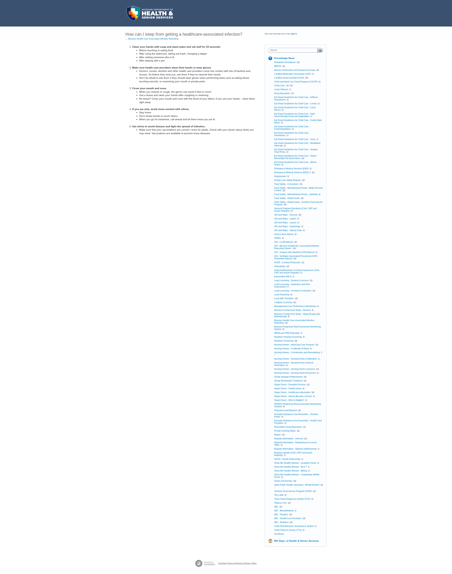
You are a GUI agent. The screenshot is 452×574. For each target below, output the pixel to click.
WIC (276, 507)
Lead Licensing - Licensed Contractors (292, 290)
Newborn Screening (283, 341)
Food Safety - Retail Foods (287, 198)
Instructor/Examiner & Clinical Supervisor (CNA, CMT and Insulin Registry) (297, 271)
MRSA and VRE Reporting (286, 333)
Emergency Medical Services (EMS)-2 (292, 172)
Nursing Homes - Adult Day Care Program (294, 344)
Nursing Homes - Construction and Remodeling (297, 352)
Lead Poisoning (281, 294)
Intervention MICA (282, 276)
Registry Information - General (288, 438)
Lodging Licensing (283, 302)
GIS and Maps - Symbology (287, 226)
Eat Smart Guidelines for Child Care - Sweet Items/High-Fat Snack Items (295, 157)
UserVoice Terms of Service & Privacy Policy (237, 563)
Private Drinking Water (285, 431)
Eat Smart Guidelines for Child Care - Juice (294, 139)
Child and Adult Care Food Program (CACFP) (296, 81)
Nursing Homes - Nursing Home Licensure (294, 369)
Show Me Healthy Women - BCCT (290, 467)
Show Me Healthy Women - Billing (290, 471)
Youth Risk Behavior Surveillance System (294, 526)
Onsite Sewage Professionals (288, 377)
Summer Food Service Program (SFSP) (293, 491)
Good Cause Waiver (284, 234)
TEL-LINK (279, 495)
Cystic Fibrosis (281, 89)
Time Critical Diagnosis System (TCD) (292, 499)
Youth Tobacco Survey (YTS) (288, 530)
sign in (294, 34)
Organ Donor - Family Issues (288, 388)
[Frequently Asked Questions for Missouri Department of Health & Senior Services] (149, 13)
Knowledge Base (284, 58)
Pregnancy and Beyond (285, 410)
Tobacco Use (280, 503)
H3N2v (277, 238)
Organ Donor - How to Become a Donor (293, 396)
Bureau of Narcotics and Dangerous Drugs (294, 70)
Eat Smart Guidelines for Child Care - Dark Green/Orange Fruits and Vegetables (294, 115)
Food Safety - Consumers (286, 184)
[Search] (320, 50)
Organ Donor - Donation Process (290, 384)
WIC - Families (281, 514)
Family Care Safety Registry (287, 180)
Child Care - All (281, 85)
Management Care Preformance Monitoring (295, 306)
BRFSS (277, 66)
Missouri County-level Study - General (292, 310)
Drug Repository (282, 93)
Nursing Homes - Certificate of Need (291, 348)
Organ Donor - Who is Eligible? (289, 400)
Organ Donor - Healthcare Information (292, 392)
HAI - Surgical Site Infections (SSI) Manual (294, 252)
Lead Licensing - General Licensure (291, 280)
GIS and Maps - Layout (285, 222)
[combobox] (293, 50)
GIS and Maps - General (285, 215)
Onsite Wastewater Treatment (288, 380)
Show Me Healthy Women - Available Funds (295, 463)
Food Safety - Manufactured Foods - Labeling (295, 194)
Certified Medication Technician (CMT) (292, 74)
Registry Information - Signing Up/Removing (295, 449)
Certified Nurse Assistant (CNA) (289, 78)
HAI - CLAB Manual (283, 242)
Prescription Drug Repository (288, 427)
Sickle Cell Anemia (283, 481)
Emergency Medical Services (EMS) (291, 168)
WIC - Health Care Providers (287, 518)
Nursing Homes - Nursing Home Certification (295, 359)
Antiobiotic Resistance (285, 62)
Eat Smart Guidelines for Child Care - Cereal (295, 103)
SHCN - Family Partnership (287, 459)
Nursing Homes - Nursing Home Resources (295, 373)
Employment (280, 176)
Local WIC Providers (284, 298)
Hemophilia (279, 266)
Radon (277, 435)
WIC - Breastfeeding (283, 510)
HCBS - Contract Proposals (287, 262)
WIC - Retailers (281, 522)
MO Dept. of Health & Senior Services (296, 540)
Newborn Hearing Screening (288, 337)
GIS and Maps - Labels (285, 218)
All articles (279, 534)
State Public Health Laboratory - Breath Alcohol (296, 485)
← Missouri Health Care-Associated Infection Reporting (151, 39)
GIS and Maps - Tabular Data (288, 230)
